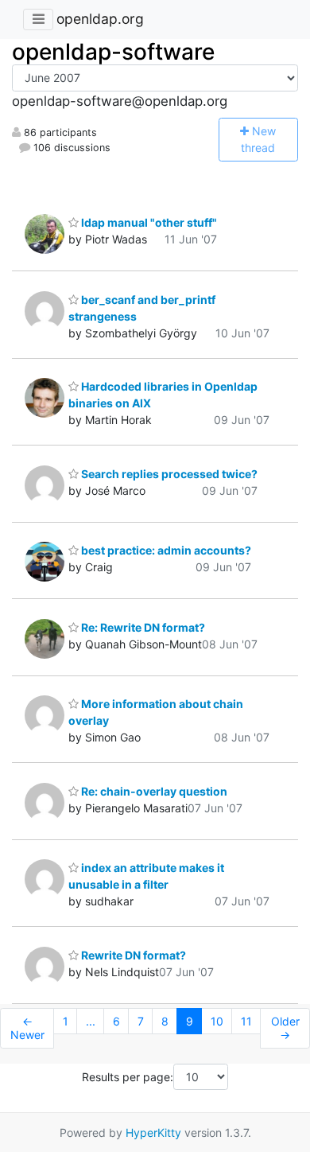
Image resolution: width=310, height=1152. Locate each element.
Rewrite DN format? (132, 955)
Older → (285, 1028)
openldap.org (100, 18)
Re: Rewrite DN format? (142, 627)
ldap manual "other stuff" (148, 222)
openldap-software (113, 51)
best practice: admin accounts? (165, 550)
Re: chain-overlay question (153, 791)
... (90, 1021)
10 (217, 1021)
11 (246, 1021)
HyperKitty (153, 1132)
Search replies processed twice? (168, 474)
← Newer (27, 1028)
